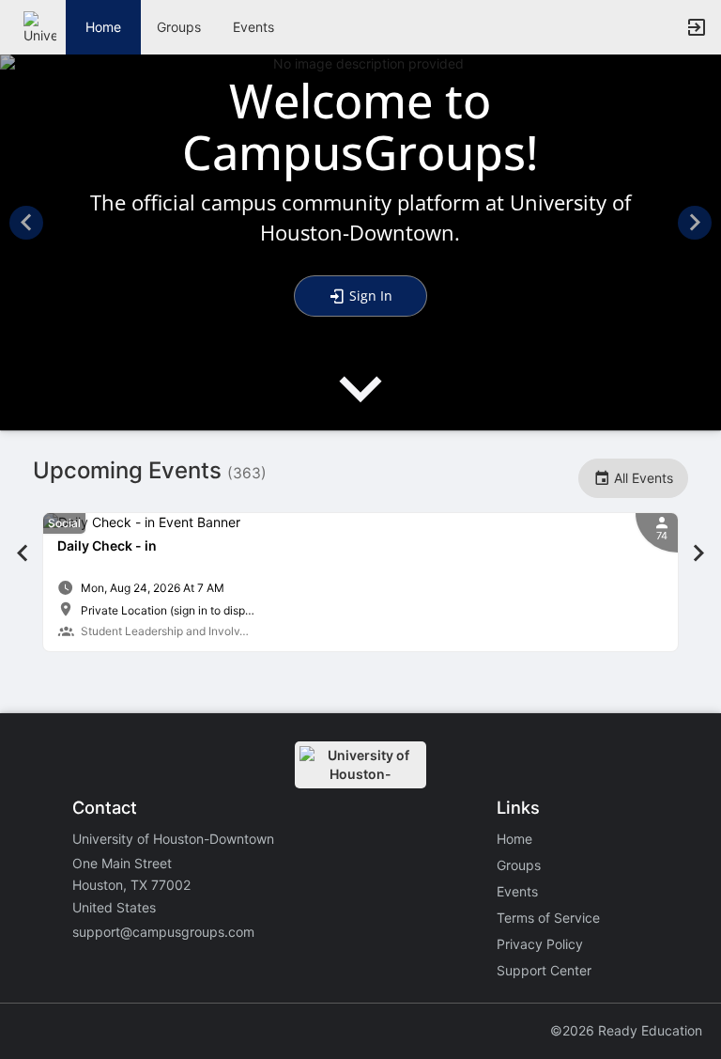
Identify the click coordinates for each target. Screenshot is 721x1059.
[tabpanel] (360, 582)
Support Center (544, 970)
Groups (179, 27)
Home (514, 839)
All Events (641, 478)
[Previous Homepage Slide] (26, 225)
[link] (360, 582)
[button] (40, 26)
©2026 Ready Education (626, 1030)
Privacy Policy (540, 944)
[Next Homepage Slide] (695, 225)
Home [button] (103, 27)
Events (253, 27)
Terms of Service (548, 918)
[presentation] (360, 404)
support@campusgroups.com (163, 932)
